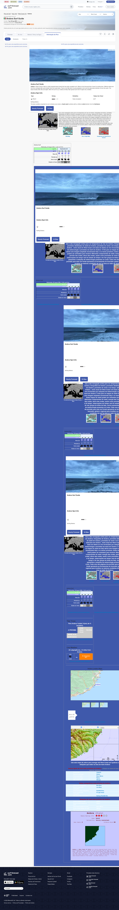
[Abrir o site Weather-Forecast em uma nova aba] (26, 2)
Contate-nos (29, 895)
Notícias (88, 7)
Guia (7, 39)
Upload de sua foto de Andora (95, 722)
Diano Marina (99, 776)
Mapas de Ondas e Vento (35, 879)
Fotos (94, 7)
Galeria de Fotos (32, 884)
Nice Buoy (99, 785)
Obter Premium (110, 1)
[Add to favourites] (100, 34)
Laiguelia (98, 772)
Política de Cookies (29, 903)
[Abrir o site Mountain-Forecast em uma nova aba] (13, 2)
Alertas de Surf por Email (54, 876)
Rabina (98, 778)
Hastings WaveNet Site (102, 796)
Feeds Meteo (51, 884)
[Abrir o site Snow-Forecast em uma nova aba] (6, 2)
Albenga (98, 779)
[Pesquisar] (71, 6)
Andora (30, 13)
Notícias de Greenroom (34, 881)
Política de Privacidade (18, 903)
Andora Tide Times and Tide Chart (80, 639)
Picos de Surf (7, 13)
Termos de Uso (7, 903)
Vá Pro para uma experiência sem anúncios (16, 44)
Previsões (80, 7)
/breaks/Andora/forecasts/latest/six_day (95, 304)
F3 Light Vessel (100, 792)
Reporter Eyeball (52, 881)
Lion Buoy (99, 787)
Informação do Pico (53, 34)
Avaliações (15, 39)
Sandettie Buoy (100, 790)
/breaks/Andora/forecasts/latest (82, 168)
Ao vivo (20, 34)
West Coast (22, 13)
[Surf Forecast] (11, 6)
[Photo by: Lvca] (72, 65)
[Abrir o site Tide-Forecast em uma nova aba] (20, 2)
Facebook (69, 876)
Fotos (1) (25, 39)
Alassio (98, 774)
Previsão (10, 34)
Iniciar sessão (110, 7)
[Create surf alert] (104, 34)
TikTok (69, 881)
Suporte (22, 895)
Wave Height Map (86, 136)
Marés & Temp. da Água (34, 34)
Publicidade (15, 895)
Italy (14, 13)
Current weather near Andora (80, 661)
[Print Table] (113, 34)
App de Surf (51, 879)
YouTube (69, 884)
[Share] (109, 34)
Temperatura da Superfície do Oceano (104, 137)
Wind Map (68, 136)
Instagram (69, 879)
